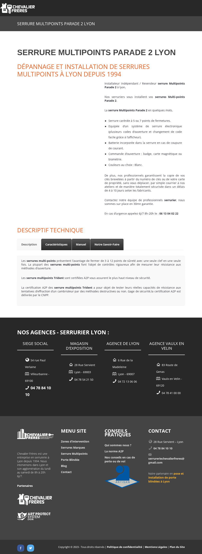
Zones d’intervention (75, 441)
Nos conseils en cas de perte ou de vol (120, 459)
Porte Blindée (70, 460)
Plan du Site (177, 547)
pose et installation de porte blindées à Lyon (166, 477)
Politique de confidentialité (124, 547)
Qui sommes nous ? (118, 445)
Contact (66, 472)
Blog (64, 466)
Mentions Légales (156, 547)
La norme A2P (114, 451)
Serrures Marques (73, 447)
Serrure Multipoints (74, 453)
